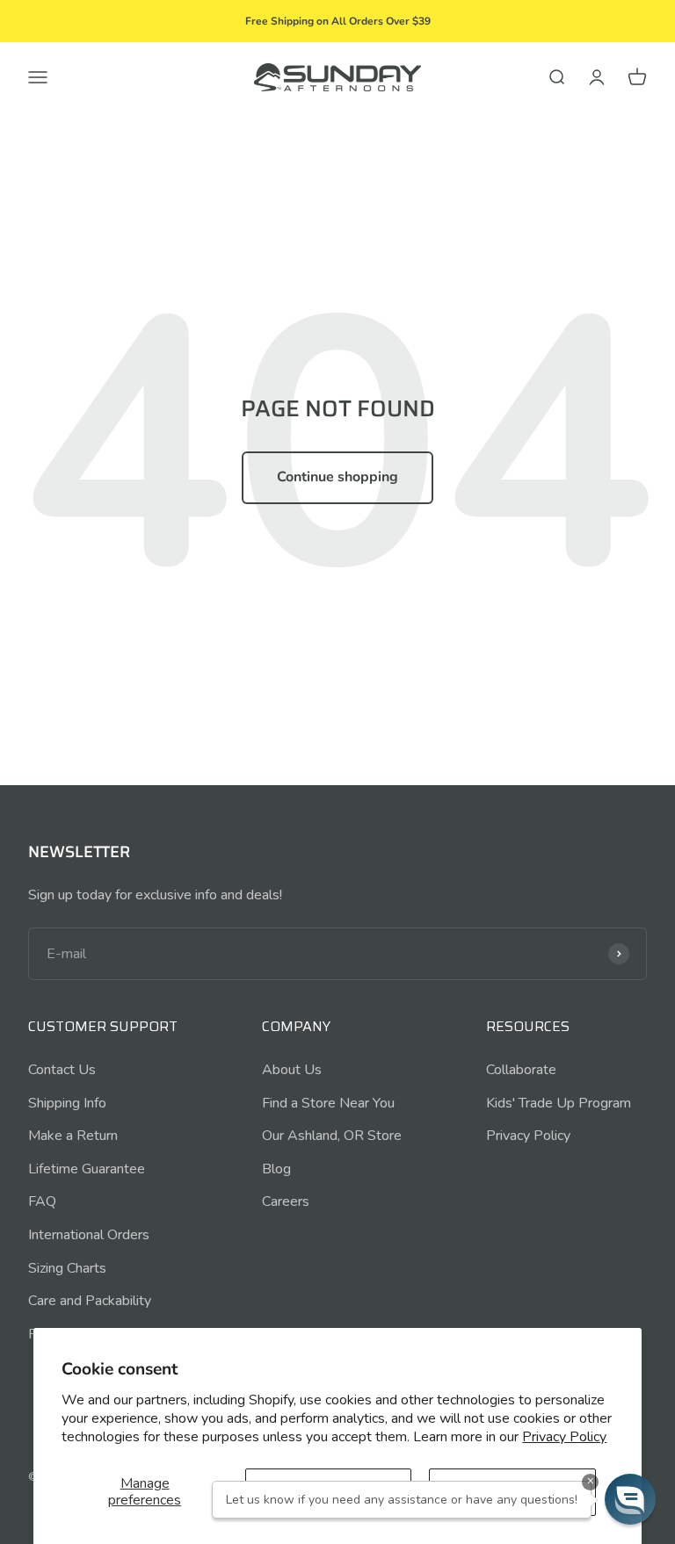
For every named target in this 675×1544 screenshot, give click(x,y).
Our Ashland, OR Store (332, 1135)
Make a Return (73, 1135)
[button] (630, 1499)
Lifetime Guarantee (86, 1169)
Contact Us (62, 1069)
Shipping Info (67, 1103)
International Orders (88, 1235)
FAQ (42, 1201)
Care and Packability (89, 1300)
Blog (276, 1169)
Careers (285, 1201)
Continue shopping (337, 477)
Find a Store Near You (328, 1103)
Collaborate (521, 1069)
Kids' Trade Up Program (558, 1103)
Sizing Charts (67, 1268)
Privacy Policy (564, 1437)
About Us (292, 1069)
